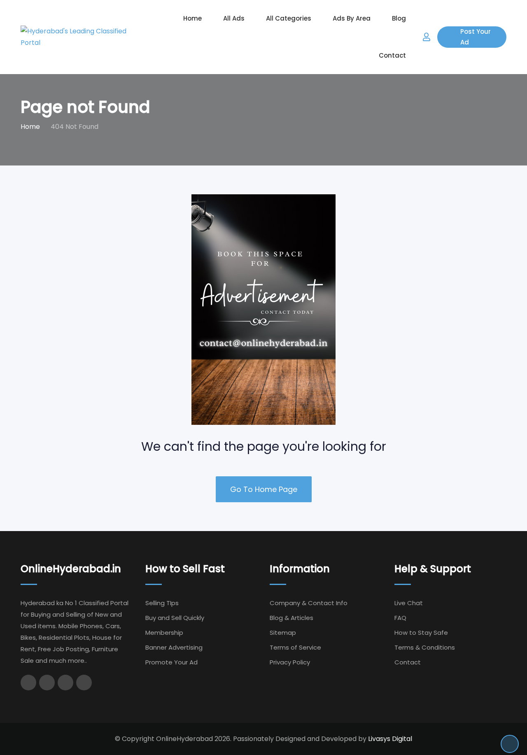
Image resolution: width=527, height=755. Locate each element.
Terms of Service (295, 647)
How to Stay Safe (421, 632)
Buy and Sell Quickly (174, 617)
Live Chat (408, 603)
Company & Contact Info (308, 603)
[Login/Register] (426, 37)
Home (192, 18)
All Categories (288, 18)
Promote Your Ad (171, 662)
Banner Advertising (174, 647)
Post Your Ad (475, 37)
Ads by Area (352, 18)
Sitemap (283, 632)
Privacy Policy (290, 662)
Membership (164, 632)
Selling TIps (162, 603)
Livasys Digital (390, 738)
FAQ (400, 617)
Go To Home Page (263, 489)
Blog (399, 18)
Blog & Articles (291, 617)
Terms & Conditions (424, 647)
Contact (392, 55)
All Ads (234, 18)
